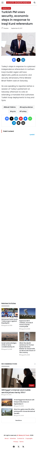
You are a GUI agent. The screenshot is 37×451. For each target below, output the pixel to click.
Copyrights (28, 438)
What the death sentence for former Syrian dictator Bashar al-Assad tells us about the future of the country (27, 347)
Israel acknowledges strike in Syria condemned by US (8, 345)
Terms (21, 442)
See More (18, 420)
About (6, 438)
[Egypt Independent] (18, 2)
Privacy (16, 442)
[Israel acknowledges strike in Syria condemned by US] (9, 336)
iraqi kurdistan (27, 107)
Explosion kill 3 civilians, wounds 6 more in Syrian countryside (26, 323)
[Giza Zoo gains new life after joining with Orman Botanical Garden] (6, 412)
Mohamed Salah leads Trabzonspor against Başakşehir (9, 321)
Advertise (13, 438)
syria (14, 111)
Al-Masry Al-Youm (23, 435)
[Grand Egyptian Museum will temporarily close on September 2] (6, 402)
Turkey (24, 111)
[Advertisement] (18, 219)
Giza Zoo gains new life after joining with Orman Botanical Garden (24, 411)
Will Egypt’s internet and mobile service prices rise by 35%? (15, 391)
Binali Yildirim (10, 107)
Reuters (6, 28)
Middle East (6, 8)
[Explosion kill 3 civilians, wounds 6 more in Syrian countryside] (27, 313)
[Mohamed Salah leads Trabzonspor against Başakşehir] (9, 312)
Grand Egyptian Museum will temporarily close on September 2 (24, 402)
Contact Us (20, 438)
